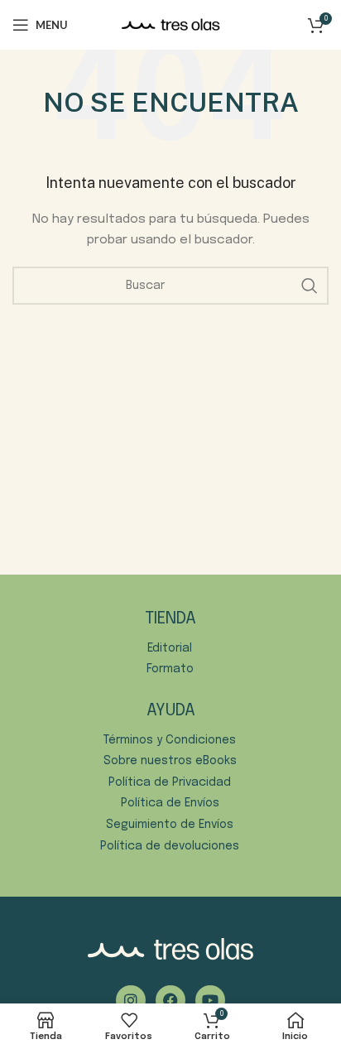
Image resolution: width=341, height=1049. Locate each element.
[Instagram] (131, 1000)
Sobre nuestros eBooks (170, 761)
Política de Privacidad (169, 782)
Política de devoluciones (169, 846)
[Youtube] (210, 1000)
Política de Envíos (170, 803)
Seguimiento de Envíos (169, 824)
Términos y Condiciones (169, 740)
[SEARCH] (310, 286)
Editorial (169, 648)
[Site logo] (170, 25)
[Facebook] (170, 1000)
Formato (170, 669)
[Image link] (170, 949)
